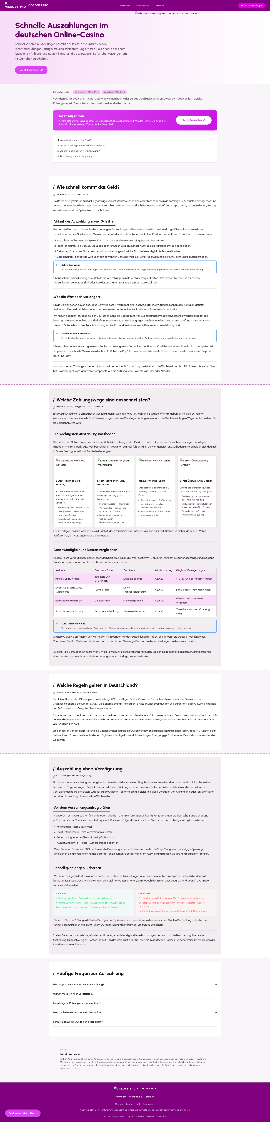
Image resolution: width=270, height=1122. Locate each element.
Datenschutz (149, 1104)
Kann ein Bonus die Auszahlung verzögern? (78, 1021)
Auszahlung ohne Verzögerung (76, 156)
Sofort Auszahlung (250, 5)
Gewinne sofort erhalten (21, 1113)
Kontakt (130, 1104)
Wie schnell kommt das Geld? (75, 140)
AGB (138, 1104)
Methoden (125, 5)
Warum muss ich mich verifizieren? (73, 993)
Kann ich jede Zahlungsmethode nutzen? (77, 1003)
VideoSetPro (146, 1088)
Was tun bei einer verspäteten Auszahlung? (78, 1012)
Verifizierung (142, 5)
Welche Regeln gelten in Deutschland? (80, 151)
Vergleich (159, 5)
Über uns (119, 1104)
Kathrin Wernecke (70, 1054)
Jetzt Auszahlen (30, 70)
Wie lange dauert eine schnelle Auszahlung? (78, 984)
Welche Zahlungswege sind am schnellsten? (83, 145)
